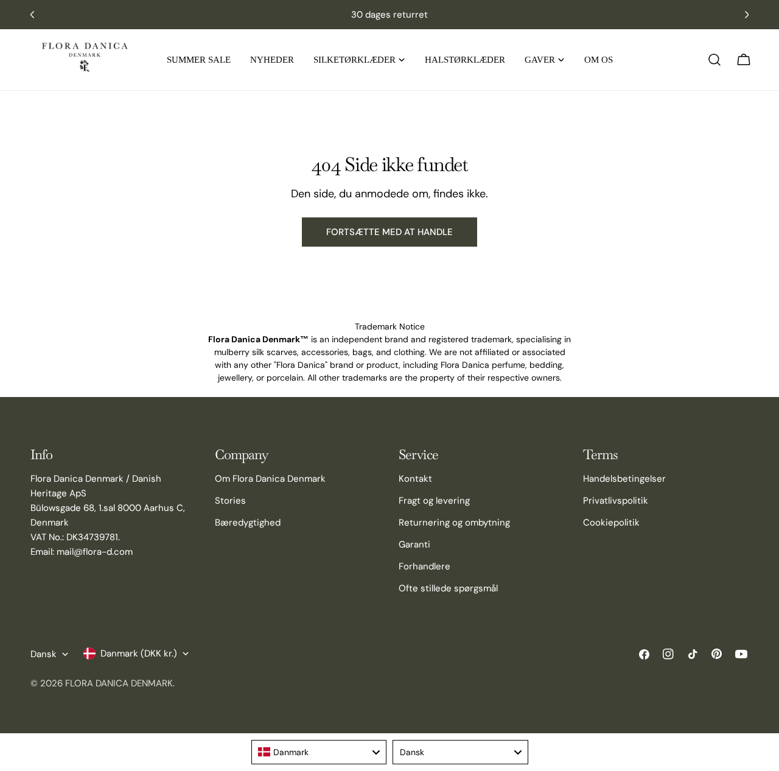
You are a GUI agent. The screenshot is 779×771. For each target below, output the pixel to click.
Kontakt (415, 479)
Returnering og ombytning (454, 522)
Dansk (43, 654)
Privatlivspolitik (615, 501)
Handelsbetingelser (624, 479)
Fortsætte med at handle (389, 232)
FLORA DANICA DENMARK (119, 683)
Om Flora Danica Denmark (270, 479)
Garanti (414, 544)
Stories (230, 501)
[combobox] (319, 752)
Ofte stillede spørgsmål (448, 588)
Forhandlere (424, 566)
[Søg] (714, 60)
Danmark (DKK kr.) (138, 653)
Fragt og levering (434, 501)
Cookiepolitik (611, 522)
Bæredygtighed (248, 522)
